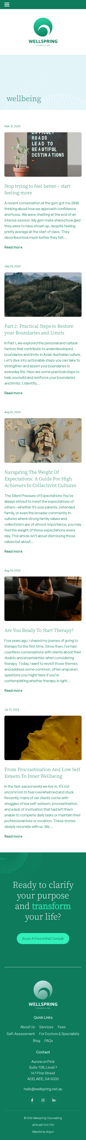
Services (46, 1027)
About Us (27, 1027)
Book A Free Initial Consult (43, 938)
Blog (36, 1040)
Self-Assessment (21, 1034)
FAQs (49, 1040)
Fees (62, 1027)
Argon (50, 1131)
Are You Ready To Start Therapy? (38, 630)
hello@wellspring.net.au (43, 1089)
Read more (13, 247)
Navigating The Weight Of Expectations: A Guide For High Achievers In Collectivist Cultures (40, 479)
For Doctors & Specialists (59, 1034)
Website (37, 1131)
